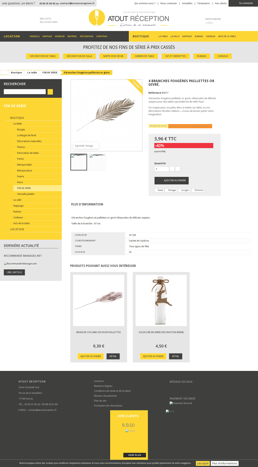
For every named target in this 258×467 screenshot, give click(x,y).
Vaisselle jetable (25, 194)
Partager (172, 190)
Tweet (160, 190)
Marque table (24, 164)
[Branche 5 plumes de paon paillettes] (98, 300)
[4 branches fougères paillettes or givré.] (78, 162)
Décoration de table (43, 56)
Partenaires (204, 3)
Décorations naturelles (29, 141)
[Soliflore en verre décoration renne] (161, 300)
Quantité (160, 163)
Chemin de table (144, 56)
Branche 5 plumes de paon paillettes (98, 332)
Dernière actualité (21, 245)
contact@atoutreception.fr (77, 3)
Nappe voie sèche (113, 56)
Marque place (24, 170)
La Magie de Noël (26, 135)
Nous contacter (169, 3)
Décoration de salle (79, 56)
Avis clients (221, 3)
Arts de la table (227, 36)
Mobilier (60, 36)
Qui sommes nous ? (144, 3)
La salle (175, 36)
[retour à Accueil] (3, 72)
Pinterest (198, 190)
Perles (20, 158)
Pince (20, 182)
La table (163, 36)
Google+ (185, 190)
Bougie (21, 129)
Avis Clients (128, 416)
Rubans (199, 36)
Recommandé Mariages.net (23, 255)
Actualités (187, 3)
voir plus (134, 455)
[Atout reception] (129, 17)
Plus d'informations (224, 463)
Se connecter (246, 3)
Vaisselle (35, 36)
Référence (154, 92)
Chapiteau (101, 36)
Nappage (47, 36)
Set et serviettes (175, 56)
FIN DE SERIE (24, 188)
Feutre (20, 176)
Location (16, 229)
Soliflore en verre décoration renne (161, 332)
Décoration (86, 36)
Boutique (16, 117)
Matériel (72, 36)
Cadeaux (210, 36)
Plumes (21, 147)
